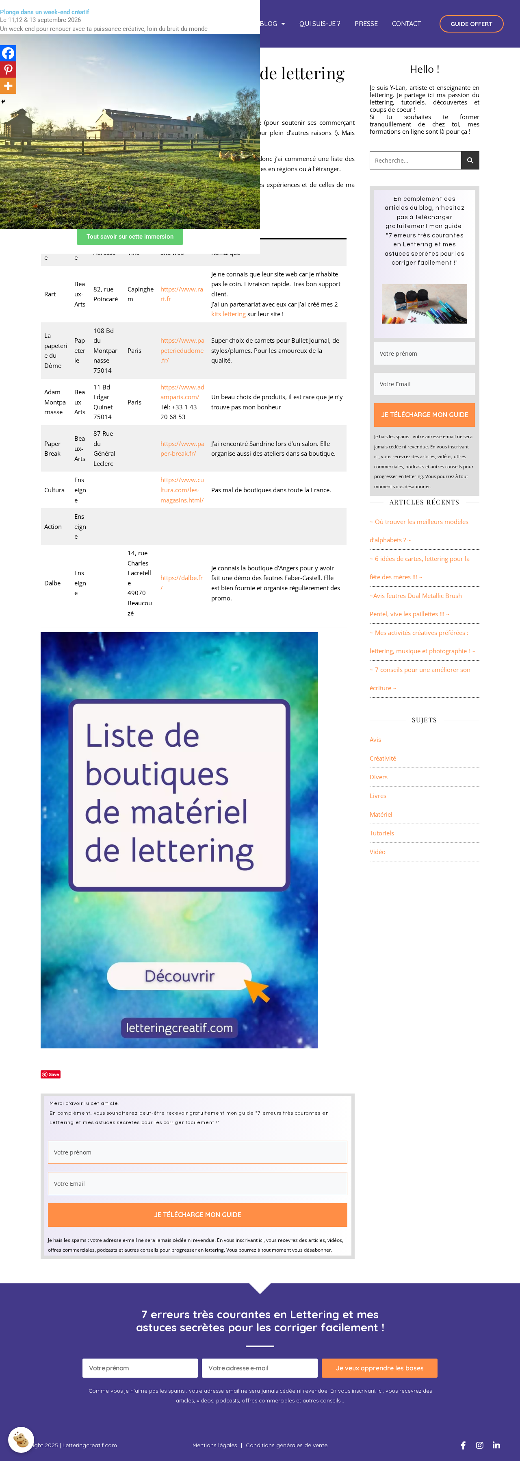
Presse (366, 24)
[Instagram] (479, 1445)
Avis (375, 739)
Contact (406, 24)
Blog (268, 24)
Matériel (381, 814)
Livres (378, 795)
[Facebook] (8, 53)
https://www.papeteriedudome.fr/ (182, 350)
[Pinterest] (8, 69)
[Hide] (3, 101)
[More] (8, 86)
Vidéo (378, 852)
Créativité (383, 758)
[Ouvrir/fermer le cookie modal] (21, 1440)
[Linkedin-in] (496, 1445)
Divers (379, 777)
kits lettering (228, 314)
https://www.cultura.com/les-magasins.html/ (182, 490)
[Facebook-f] (463, 1445)
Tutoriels (382, 833)
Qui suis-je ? (319, 24)
